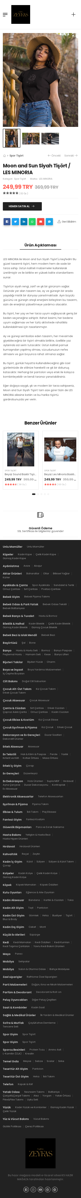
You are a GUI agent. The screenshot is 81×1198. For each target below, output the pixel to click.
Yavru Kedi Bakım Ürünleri (49, 946)
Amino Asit (54, 1049)
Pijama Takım (40, 804)
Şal (23, 643)
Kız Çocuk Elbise (48, 719)
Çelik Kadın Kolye (47, 873)
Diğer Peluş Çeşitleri (44, 999)
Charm (51, 662)
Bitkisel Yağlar (61, 573)
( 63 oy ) (61, 484)
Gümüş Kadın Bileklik (15, 627)
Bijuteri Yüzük (35, 662)
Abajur (38, 566)
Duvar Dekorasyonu (36, 785)
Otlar (46, 573)
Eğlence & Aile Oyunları (40, 892)
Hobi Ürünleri (35, 781)
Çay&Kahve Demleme (42, 1023)
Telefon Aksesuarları (50, 796)
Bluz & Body (10, 919)
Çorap (30, 765)
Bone (32, 643)
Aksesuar (33, 746)
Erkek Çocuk (64, 727)
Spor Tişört (17, 155)
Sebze (39, 1061)
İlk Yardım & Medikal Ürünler (57, 1015)
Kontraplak (58, 785)
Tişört (69, 915)
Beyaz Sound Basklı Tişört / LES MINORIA (29, 474)
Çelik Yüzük (9, 1111)
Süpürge (35, 934)
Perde (53, 754)
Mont (43, 927)
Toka (70, 900)
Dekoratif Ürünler (13, 739)
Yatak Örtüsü (63, 1095)
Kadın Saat (38, 1007)
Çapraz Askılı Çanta (15, 712)
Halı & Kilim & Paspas (33, 754)
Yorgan (47, 1095)
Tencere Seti (10, 1026)
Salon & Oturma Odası (32, 969)
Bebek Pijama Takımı (37, 596)
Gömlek (34, 915)
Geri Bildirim (69, 222)
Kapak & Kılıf (25, 1084)
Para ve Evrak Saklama (50, 827)
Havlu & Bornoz (48, 616)
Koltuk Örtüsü (31, 758)
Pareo (19, 954)
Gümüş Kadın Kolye (14, 877)
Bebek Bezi (48, 635)
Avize (27, 566)
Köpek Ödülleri (49, 884)
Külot (30, 861)
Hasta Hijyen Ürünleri (15, 838)
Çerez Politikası (34, 1126)
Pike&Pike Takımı (13, 1099)
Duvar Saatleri (53, 735)
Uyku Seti (32, 1099)
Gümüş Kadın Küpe (14, 558)
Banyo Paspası (63, 650)
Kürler (6, 577)
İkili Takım (32, 812)
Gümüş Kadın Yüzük (62, 1107)
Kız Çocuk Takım (46, 688)
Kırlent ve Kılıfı (11, 758)
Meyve (27, 1061)
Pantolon (42, 908)
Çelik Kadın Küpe (46, 554)
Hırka (45, 915)
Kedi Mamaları (22, 942)
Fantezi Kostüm (35, 819)
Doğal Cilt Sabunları (34, 681)
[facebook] (26, 1189)
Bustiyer (57, 915)
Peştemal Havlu (12, 654)
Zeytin (36, 854)
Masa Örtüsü (50, 758)
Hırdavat (68, 781)
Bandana (34, 900)
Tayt (30, 908)
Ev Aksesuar (10, 789)
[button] (33, 494)
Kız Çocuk (47, 727)
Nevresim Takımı (34, 1092)
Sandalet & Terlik (64, 585)
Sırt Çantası (31, 589)
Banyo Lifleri (61, 654)
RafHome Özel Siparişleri (42, 977)
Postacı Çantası (50, 589)
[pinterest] (47, 1189)
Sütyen (41, 861)
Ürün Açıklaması (40, 245)
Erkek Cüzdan (56, 708)
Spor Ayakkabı (41, 585)
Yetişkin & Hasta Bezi (38, 835)
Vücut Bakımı (41, 1118)
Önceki (56, 156)
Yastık (64, 754)
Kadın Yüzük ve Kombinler (31, 1107)
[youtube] (40, 1189)
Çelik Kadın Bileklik (59, 623)
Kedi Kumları (62, 942)
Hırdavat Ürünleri (30, 846)
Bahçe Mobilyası (60, 969)
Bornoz (45, 650)
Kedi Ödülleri (42, 942)
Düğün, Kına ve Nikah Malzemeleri (52, 984)
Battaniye (54, 1092)
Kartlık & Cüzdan (54, 900)
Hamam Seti (33, 654)
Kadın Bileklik (36, 623)
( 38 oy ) (21, 484)
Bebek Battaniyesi (14, 608)
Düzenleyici (30, 773)
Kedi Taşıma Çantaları (16, 946)
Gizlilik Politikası (12, 1126)
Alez (36, 1095)
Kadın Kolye (25, 873)
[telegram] (55, 1189)
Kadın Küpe (25, 554)
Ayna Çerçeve (11, 785)
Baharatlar (32, 573)
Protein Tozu (37, 1049)
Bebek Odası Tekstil (55, 604)
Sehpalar (24, 961)
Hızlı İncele (20, 462)
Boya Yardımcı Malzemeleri (44, 669)
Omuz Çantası (11, 589)
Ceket (32, 927)
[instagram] (33, 1189)
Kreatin (29, 1053)
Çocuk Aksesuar (40, 700)
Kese (47, 654)
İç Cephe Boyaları (13, 673)
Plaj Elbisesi (49, 812)
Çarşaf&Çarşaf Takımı (16, 1095)
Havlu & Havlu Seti (27, 650)
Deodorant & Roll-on (48, 992)
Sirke (61, 1061)
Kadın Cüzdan (60, 712)
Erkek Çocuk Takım (14, 692)
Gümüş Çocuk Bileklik (44, 627)
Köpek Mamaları (26, 884)
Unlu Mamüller (35, 546)
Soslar (50, 1061)
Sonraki (69, 156)
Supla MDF (53, 781)
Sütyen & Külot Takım (61, 861)
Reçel (25, 854)
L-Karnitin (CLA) (12, 1053)
